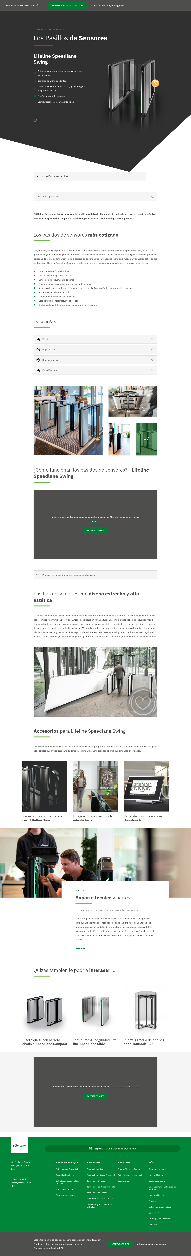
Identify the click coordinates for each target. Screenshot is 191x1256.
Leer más (80, 947)
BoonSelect (154, 1213)
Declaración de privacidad (47, 1248)
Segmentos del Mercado (66, 1195)
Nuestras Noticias (157, 1195)
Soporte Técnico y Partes (129, 1169)
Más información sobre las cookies (125, 1087)
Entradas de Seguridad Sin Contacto (67, 1182)
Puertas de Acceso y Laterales (100, 1198)
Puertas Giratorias (95, 1169)
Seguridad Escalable (65, 1175)
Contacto (153, 1224)
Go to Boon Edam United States (67, 5)
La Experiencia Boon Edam (160, 1207)
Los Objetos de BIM (64, 1189)
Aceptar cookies (120, 1244)
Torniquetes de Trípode (97, 1192)
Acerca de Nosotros (157, 1169)
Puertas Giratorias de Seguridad (101, 1175)
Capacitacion (123, 1181)
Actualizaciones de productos (131, 1175)
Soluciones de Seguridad (67, 1169)
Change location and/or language (107, 5)
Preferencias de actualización (151, 1244)
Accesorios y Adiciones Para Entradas (99, 1205)
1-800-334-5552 (18, 1179)
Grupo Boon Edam (157, 1181)
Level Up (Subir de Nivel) (160, 1218)
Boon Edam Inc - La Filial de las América (162, 1188)
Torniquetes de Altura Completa (101, 1187)
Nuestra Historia (156, 1175)
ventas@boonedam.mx (21, 1182)
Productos (38, 30)
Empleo (152, 1201)
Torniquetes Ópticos (53, 30)
